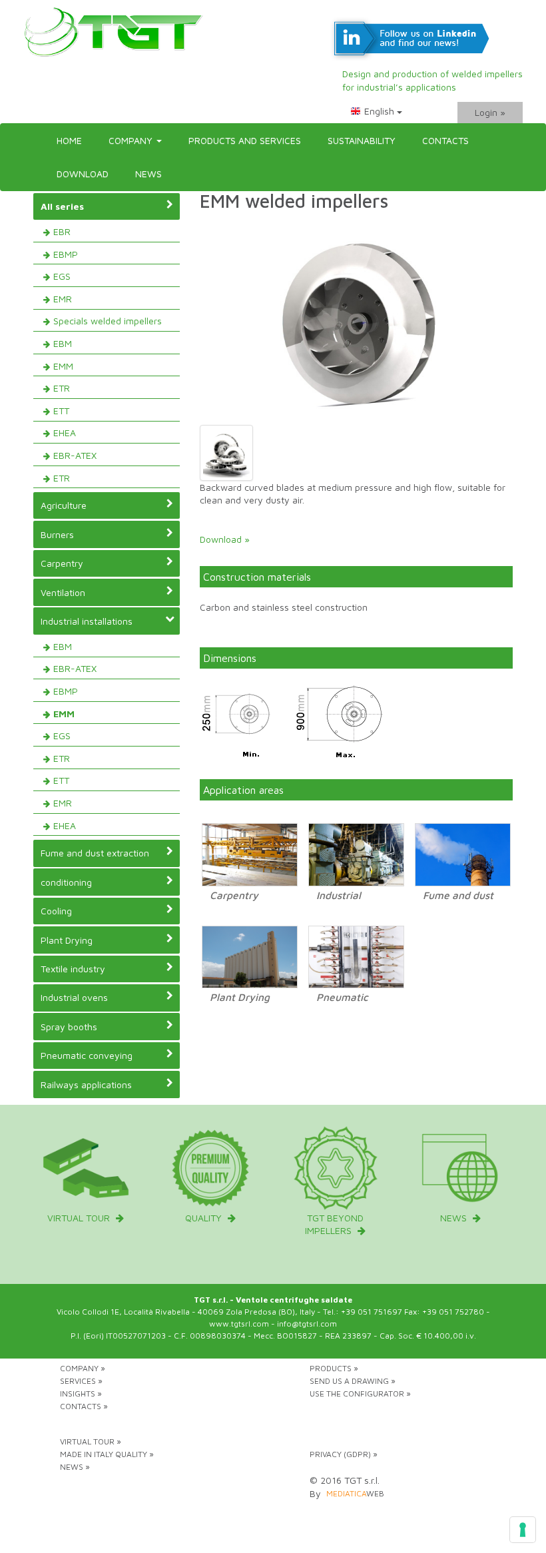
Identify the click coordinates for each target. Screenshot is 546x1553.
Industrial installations (87, 621)
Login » (490, 112)
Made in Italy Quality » (107, 1454)
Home (69, 140)
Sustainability (362, 140)
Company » (82, 1368)
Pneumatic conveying (87, 1055)
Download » (225, 539)
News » (75, 1467)
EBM (62, 343)
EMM (63, 366)
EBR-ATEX (75, 455)
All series (62, 206)
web (355, 1493)
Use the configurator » (360, 1393)
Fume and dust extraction (95, 852)
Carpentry (62, 563)
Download (83, 173)
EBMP (65, 254)
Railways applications (86, 1084)
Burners (57, 534)
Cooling (56, 910)
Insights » (81, 1393)
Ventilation (63, 592)
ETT (61, 410)
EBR (62, 231)
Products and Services (244, 140)
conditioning (66, 882)
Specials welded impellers (107, 320)
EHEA (64, 432)
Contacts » (84, 1406)
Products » (334, 1368)
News (148, 173)
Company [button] (132, 140)
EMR (62, 298)
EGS (62, 276)
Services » (81, 1381)
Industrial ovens (74, 997)
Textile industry (73, 968)
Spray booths (69, 1026)
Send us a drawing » (353, 1381)
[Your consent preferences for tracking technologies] (522, 1529)
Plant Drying (67, 940)
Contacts (445, 140)
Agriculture (64, 505)
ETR (61, 388)
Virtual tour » (90, 1441)
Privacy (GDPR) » (344, 1454)
